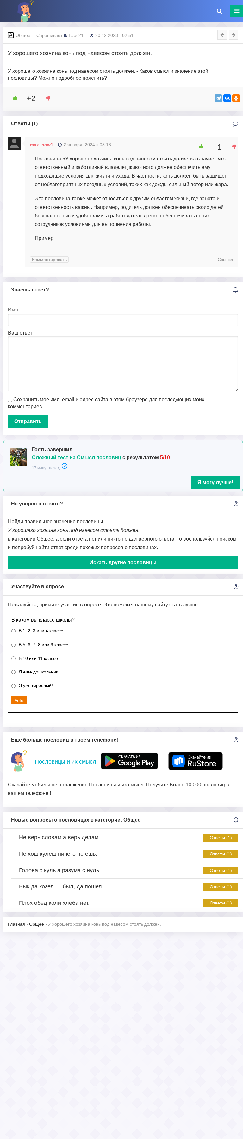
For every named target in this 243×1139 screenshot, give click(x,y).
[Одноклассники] (236, 98)
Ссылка (225, 259)
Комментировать (49, 259)
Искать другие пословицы (123, 562)
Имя (13, 309)
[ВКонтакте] (227, 98)
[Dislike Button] (46, 98)
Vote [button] (19, 700)
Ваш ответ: (21, 332)
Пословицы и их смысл (65, 762)
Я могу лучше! (215, 482)
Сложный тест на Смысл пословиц (76, 457)
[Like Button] (12, 98)
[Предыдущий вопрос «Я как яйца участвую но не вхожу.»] (222, 35)
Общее (23, 35)
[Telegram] (218, 98)
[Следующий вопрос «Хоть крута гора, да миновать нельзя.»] (233, 35)
